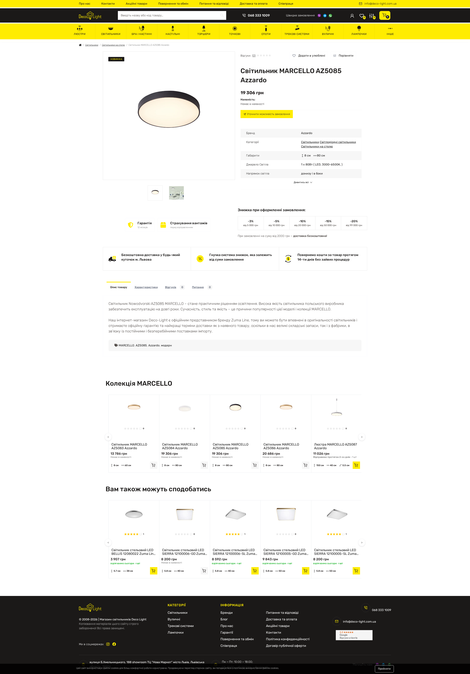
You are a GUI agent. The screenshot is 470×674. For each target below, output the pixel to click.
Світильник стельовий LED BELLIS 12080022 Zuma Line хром (133, 552)
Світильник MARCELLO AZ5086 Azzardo (281, 446)
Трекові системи (297, 34)
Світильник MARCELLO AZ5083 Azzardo (129, 446)
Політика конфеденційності (288, 639)
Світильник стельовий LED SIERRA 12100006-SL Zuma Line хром (234, 552)
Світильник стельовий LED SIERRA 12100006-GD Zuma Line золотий (183, 552)
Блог (224, 619)
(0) (254, 55)
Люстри (79, 34)
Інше (390, 34)
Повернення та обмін (173, 3)
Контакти (108, 3)
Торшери (203, 34)
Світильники (110, 34)
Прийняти (384, 668)
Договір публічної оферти (286, 646)
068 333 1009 (259, 15)
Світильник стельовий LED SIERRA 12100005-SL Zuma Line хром (335, 552)
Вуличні (328, 34)
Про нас (84, 3)
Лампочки (359, 34)
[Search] (222, 15)
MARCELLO (126, 345)
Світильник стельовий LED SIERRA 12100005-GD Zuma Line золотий (284, 552)
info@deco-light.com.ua (380, 3)
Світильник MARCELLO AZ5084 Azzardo (180, 446)
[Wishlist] (153, 400)
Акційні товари (136, 3)
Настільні (173, 34)
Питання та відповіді (214, 3)
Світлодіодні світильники (338, 142)
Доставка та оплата (253, 3)
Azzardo (154, 345)
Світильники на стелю (113, 45)
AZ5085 (141, 345)
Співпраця (286, 3)
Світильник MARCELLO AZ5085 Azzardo (230, 446)
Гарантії (226, 632)
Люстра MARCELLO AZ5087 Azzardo (335, 446)
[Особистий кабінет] (352, 15)
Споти (266, 34)
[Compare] (153, 407)
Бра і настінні (142, 34)
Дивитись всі (301, 182)
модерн (166, 345)
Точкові (235, 34)
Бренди (226, 612)
